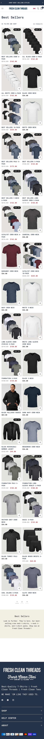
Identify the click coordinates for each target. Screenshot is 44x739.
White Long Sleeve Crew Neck (30, 343)
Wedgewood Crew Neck (31, 447)
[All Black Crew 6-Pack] (32, 41)
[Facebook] (4, 700)
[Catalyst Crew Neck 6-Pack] (12, 219)
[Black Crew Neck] (32, 77)
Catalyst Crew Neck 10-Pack (30, 272)
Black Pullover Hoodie (11, 412)
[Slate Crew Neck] (32, 577)
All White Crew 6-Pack (11, 93)
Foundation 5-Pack (9, 378)
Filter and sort (10, 24)
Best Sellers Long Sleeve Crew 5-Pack (30, 199)
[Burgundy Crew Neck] (12, 255)
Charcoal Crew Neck (30, 234)
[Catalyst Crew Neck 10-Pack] (32, 255)
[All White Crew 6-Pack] (12, 77)
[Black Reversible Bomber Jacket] (12, 431)
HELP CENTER (9, 718)
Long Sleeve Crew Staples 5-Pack (9, 343)
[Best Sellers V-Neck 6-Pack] (12, 182)
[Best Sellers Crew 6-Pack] (12, 41)
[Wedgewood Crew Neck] (32, 431)
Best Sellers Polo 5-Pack (11, 162)
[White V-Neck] (32, 292)
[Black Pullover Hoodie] (12, 397)
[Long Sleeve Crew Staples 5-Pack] (12, 326)
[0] (41, 8)
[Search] (38, 8)
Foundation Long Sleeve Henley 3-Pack (31, 484)
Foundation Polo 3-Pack (10, 484)
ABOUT (5, 725)
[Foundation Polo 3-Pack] (12, 467)
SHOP (4, 710)
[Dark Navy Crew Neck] (32, 397)
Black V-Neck (27, 378)
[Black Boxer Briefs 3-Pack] (32, 540)
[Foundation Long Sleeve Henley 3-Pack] (32, 467)
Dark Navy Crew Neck (31, 412)
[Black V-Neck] (32, 362)
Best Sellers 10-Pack (11, 127)
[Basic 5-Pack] (32, 504)
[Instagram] (14, 700)
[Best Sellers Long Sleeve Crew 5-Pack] (32, 182)
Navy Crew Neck (8, 308)
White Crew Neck (29, 127)
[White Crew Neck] (32, 111)
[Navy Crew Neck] (12, 292)
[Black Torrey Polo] (12, 540)
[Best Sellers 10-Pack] (12, 111)
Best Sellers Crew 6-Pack (11, 58)
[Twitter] (9, 700)
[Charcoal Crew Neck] (32, 219)
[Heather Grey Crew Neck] (12, 504)
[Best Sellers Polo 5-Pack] (12, 146)
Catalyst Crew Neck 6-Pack (11, 235)
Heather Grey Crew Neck (9, 521)
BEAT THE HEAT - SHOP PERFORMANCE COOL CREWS (22, 2)
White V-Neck (27, 308)
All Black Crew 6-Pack (32, 57)
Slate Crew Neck (29, 593)
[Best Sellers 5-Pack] (32, 146)
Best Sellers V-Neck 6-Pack (10, 199)
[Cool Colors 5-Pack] (12, 577)
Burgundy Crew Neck (10, 271)
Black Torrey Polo (9, 556)
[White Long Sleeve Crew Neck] (32, 326)
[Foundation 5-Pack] (12, 362)
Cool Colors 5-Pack (10, 593)
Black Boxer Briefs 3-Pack (32, 557)
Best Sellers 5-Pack (31, 161)
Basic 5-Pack (27, 520)
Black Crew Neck (29, 93)
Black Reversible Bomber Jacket (9, 448)
